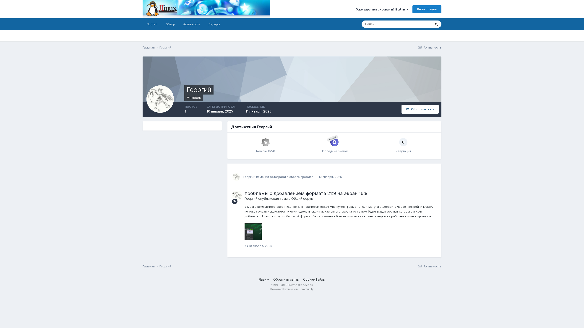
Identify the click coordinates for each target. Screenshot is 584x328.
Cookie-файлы (314, 279)
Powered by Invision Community (292, 289)
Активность (191, 24)
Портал (152, 24)
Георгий (249, 177)
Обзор (170, 24)
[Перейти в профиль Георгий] (236, 177)
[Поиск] (436, 24)
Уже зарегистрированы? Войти (381, 9)
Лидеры (214, 24)
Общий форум (302, 198)
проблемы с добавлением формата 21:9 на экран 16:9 (306, 193)
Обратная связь (286, 279)
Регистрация (427, 9)
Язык (263, 279)
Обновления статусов (410, 24)
